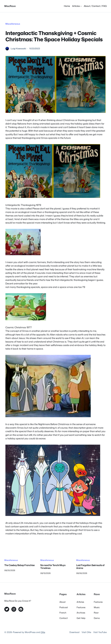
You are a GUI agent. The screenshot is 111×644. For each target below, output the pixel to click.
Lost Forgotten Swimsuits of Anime (90, 567)
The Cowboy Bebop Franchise (19, 565)
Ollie (43, 632)
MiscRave (10, 6)
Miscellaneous (12, 23)
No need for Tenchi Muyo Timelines (52, 567)
